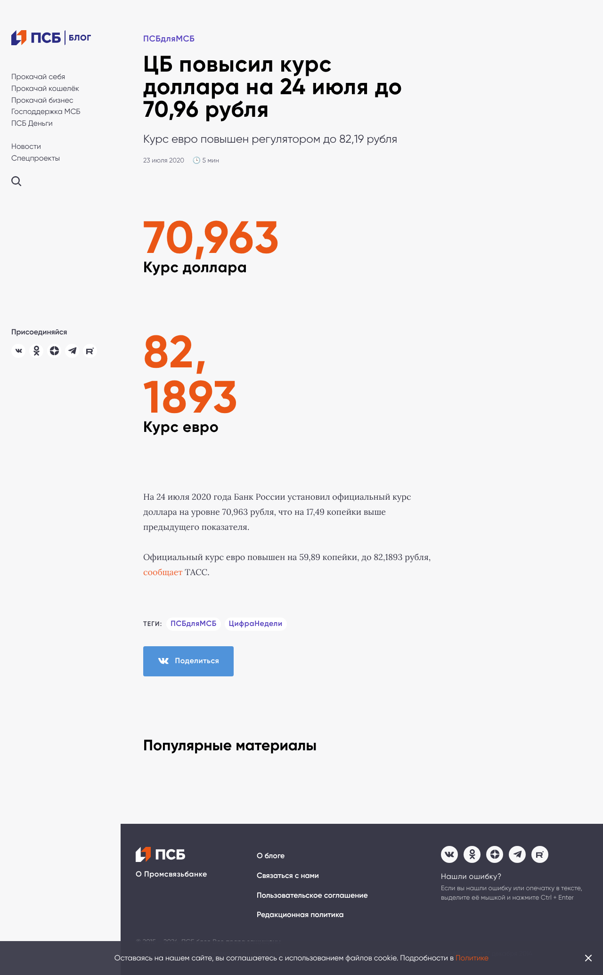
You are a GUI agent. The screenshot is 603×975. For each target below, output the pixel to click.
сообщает (162, 572)
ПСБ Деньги (32, 123)
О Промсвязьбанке (171, 874)
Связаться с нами (288, 875)
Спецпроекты (35, 158)
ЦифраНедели (256, 623)
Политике (472, 957)
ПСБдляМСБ (169, 38)
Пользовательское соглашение (312, 895)
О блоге (271, 856)
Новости (26, 146)
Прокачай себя (38, 76)
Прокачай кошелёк (45, 88)
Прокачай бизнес (42, 100)
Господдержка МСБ (46, 111)
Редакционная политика (300, 914)
